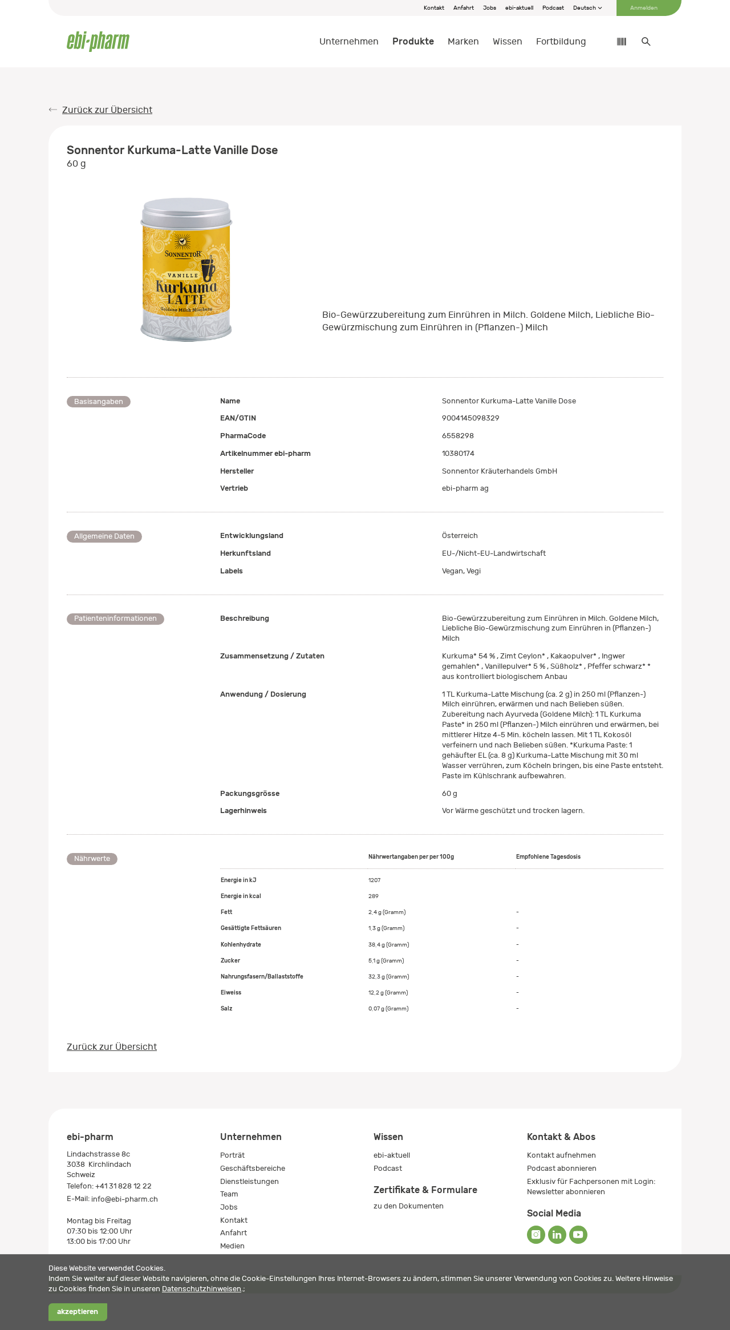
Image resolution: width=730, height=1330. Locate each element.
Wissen (507, 42)
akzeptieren (77, 1312)
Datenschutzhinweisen (201, 1288)
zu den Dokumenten (409, 1206)
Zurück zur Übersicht (107, 110)
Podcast (553, 8)
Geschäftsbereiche (252, 1168)
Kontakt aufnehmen (561, 1155)
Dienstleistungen (249, 1181)
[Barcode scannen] (616, 41)
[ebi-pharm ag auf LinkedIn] (557, 1235)
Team (229, 1194)
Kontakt (434, 8)
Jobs (489, 8)
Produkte (413, 41)
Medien (232, 1246)
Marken (463, 42)
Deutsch (585, 8)
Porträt (232, 1155)
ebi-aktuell (519, 8)
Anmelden (644, 8)
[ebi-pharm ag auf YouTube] (578, 1235)
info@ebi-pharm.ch (124, 1199)
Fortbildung (561, 42)
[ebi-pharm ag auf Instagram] (536, 1235)
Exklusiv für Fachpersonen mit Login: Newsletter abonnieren (591, 1186)
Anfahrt (463, 8)
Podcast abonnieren (562, 1168)
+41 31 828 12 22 (123, 1186)
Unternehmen (349, 42)
